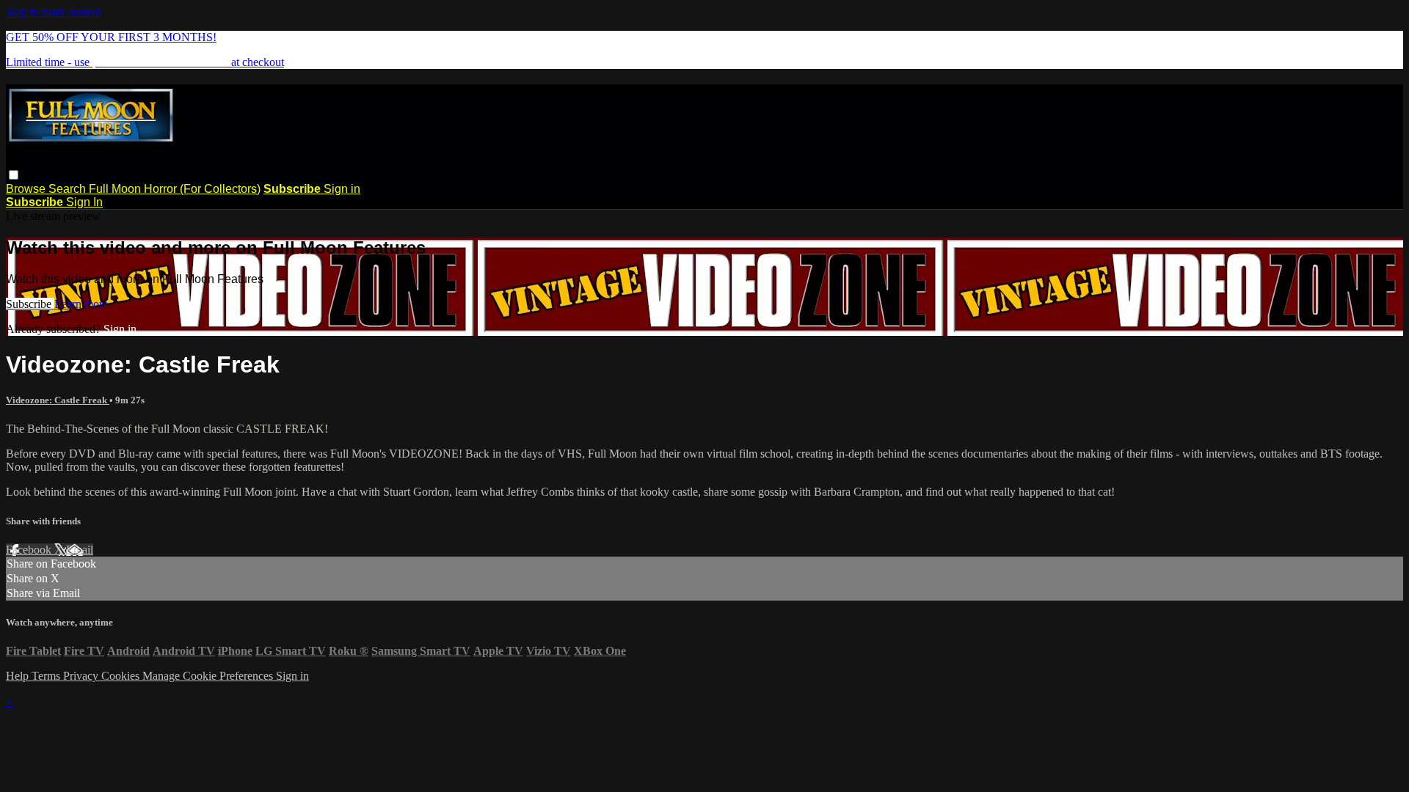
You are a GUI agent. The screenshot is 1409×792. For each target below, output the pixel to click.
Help (19, 676)
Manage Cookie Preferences (209, 676)
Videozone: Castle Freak (57, 400)
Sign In (84, 202)
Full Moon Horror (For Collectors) (175, 189)
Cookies (121, 676)
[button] (13, 175)
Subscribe (30, 304)
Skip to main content (53, 12)
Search (68, 189)
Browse (27, 189)
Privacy (82, 676)
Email (79, 549)
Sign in (342, 189)
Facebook (30, 549)
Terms (47, 676)
